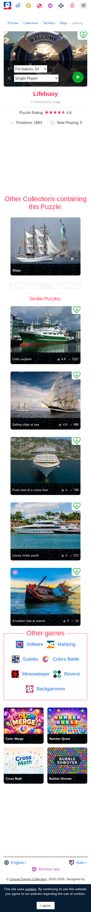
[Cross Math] (24, 760)
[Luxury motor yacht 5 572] (45, 525)
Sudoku (29, 659)
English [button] (17, 863)
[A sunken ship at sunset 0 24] (45, 591)
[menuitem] (18, 5)
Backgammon (50, 688)
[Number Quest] (67, 721)
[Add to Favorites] (82, 35)
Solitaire (34, 644)
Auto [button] (80, 863)
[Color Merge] (24, 721)
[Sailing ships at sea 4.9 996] (45, 395)
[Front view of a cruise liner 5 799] (45, 460)
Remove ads (49, 869)
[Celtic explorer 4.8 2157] (45, 329)
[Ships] (45, 240)
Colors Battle (65, 659)
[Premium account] (50, 5)
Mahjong (65, 644)
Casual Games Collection (28, 879)
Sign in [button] (72, 5)
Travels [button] (40, 5)
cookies (30, 889)
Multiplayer (18, 5)
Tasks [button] (29, 5)
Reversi (71, 673)
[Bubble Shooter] (67, 760)
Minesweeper (35, 673)
